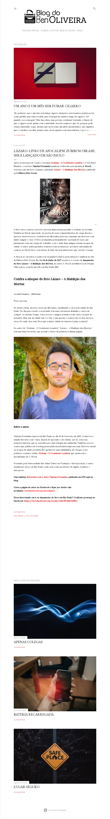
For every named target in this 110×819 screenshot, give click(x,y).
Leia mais (92, 134)
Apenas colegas (28, 642)
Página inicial (30, 30)
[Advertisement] (55, 552)
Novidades (34, 516)
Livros (26, 516)
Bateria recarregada (34, 714)
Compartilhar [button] (19, 135)
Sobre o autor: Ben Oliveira (58, 30)
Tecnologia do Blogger (57, 810)
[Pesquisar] (94, 8)
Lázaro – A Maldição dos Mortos (69, 169)
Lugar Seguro (27, 787)
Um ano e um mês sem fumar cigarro (47, 106)
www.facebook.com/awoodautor (39, 490)
